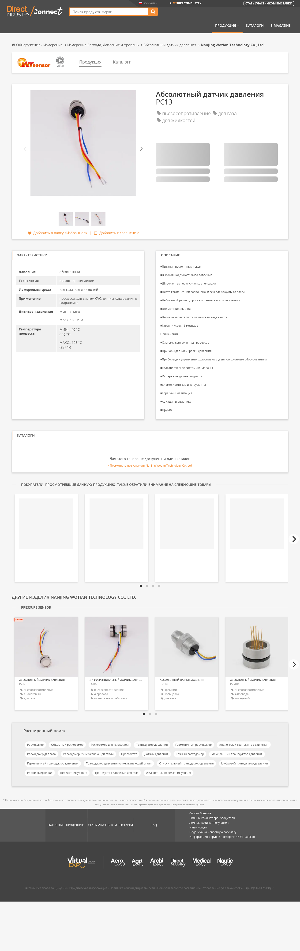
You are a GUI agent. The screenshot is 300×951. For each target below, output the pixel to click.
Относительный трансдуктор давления (186, 763)
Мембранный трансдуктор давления (236, 754)
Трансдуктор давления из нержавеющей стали (119, 763)
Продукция (225, 25)
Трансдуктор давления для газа (117, 773)
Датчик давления (156, 754)
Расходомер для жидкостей (110, 745)
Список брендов (200, 813)
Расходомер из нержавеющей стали (88, 754)
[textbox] (109, 11)
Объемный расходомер (67, 745)
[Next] (141, 149)
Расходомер (35, 745)
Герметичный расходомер (193, 745)
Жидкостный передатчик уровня (168, 773)
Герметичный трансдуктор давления (53, 763)
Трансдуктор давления (152, 745)
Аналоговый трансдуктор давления (243, 745)
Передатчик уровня (73, 773)
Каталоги (255, 25)
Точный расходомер (190, 754)
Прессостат (129, 754)
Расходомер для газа (41, 754)
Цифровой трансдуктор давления (244, 763)
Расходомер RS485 (39, 773)
